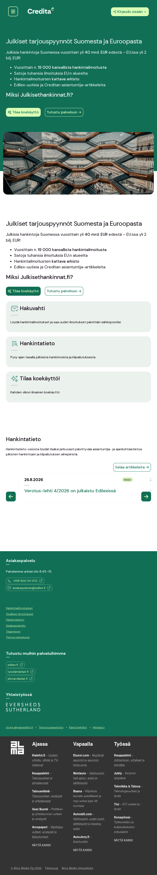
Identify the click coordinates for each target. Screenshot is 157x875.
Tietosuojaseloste (51, 727)
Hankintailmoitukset (19, 608)
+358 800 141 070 (25, 581)
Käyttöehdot (78, 727)
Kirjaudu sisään (130, 11)
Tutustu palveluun (62, 112)
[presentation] (11, 496)
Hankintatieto (15, 620)
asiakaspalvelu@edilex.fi (29, 588)
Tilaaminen (13, 631)
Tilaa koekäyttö (25, 112)
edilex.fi (13, 665)
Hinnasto (99, 727)
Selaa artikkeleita (130, 467)
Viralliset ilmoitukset (19, 614)
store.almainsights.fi (19, 727)
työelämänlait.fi (18, 672)
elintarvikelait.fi (18, 678)
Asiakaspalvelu (16, 625)
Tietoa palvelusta (17, 637)
